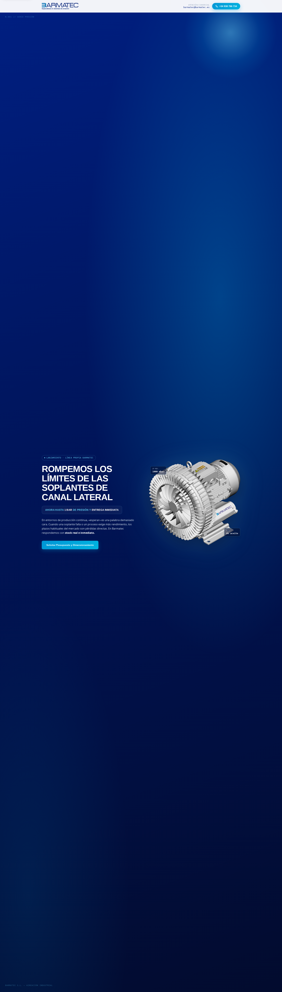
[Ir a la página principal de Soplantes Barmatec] (60, 6)
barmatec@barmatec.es (196, 7)
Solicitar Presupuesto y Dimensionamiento (70, 545)
